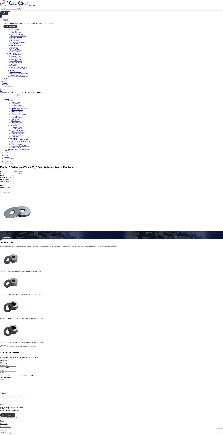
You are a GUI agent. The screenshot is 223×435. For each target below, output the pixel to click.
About (5, 83)
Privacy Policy (4, 424)
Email (4, 367)
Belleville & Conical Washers (18, 67)
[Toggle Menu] (1, 91)
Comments (3, 345)
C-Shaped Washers (15, 54)
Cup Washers (10, 70)
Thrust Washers (14, 48)
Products (5, 19)
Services (5, 78)
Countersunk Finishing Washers (19, 73)
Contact (5, 84)
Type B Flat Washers (16, 50)
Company (5, 364)
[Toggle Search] (0, 91)
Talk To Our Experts (7, 415)
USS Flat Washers (15, 51)
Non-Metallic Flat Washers (17, 42)
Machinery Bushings (16, 37)
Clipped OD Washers (16, 58)
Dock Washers (14, 31)
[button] (111, 237)
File (1, 374)
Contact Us (8, 161)
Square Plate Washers (16, 62)
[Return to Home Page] (14, 6)
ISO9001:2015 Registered (7, 433)
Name (4, 360)
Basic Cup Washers (15, 72)
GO (19, 8)
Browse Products (10, 26)
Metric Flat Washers (15, 39)
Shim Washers (14, 47)
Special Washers (11, 53)
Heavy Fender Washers (16, 34)
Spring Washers (11, 65)
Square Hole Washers (16, 61)
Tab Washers (14, 64)
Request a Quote (8, 86)
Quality (5, 79)
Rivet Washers (14, 43)
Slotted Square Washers (16, 59)
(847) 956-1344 (24, 357)
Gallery (5, 81)
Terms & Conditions (5, 427)
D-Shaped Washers (15, 56)
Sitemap (2, 421)
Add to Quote (6, 192)
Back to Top (3, 430)
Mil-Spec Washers (15, 40)
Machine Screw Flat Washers (18, 36)
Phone (1, 370)
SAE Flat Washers (15, 45)
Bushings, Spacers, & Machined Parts (17, 76)
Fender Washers (14, 29)
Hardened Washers (15, 32)
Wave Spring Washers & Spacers (19, 69)
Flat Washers (10, 28)
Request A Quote (8, 163)
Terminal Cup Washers (16, 75)
